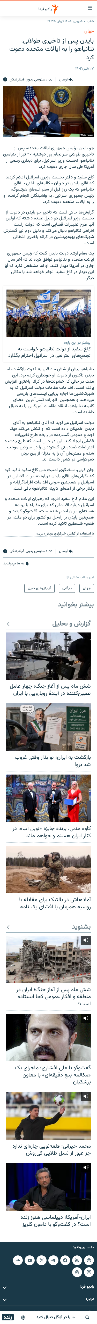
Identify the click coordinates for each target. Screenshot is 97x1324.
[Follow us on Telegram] (53, 1260)
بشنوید (81, 927)
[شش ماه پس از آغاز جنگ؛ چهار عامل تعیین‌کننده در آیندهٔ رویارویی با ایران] (48, 656)
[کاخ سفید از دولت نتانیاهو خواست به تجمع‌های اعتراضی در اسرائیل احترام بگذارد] (48, 313)
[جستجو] (87, 1317)
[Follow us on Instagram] (89, 1272)
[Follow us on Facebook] (65, 1260)
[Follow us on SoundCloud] (18, 1260)
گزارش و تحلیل (71, 624)
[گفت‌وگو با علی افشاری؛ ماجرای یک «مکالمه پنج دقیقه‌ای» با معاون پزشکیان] (48, 1037)
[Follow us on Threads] (77, 1272)
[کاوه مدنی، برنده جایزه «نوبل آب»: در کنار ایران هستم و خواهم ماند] (48, 798)
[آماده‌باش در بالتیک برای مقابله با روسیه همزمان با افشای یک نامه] (48, 869)
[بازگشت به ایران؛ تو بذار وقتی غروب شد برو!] (48, 727)
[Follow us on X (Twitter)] (41, 1260)
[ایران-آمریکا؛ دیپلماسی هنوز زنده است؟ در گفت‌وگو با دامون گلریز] (48, 1187)
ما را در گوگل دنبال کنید (55, 1317)
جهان (89, 31)
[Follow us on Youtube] (29, 1260)
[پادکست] (23, 1317)
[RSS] (77, 1260)
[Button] (66, 80)
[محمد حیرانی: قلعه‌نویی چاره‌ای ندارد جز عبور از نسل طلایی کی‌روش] (48, 1116)
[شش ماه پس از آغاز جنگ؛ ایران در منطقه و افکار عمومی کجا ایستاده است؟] (48, 959)
